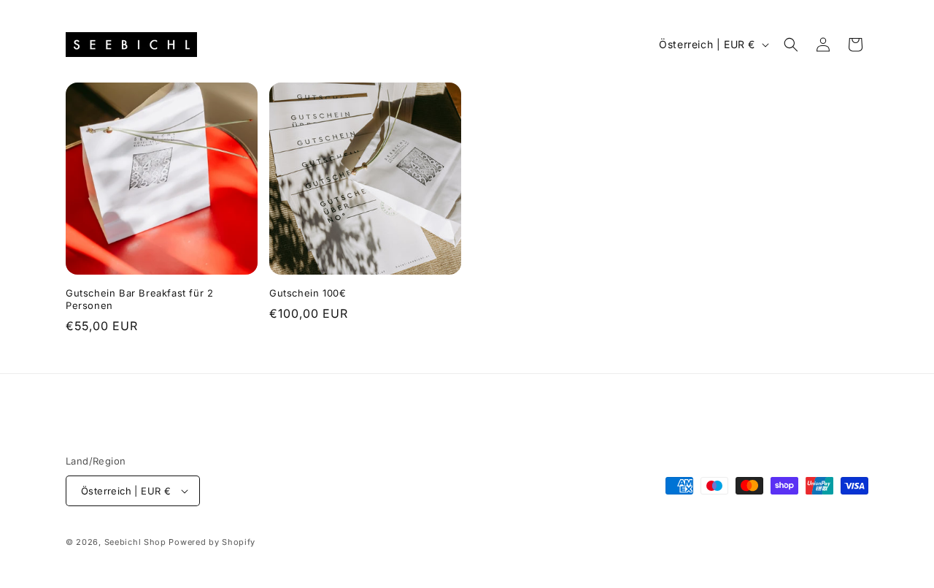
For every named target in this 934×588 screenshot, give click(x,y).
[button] (791, 44)
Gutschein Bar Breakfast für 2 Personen (139, 299)
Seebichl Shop (135, 542)
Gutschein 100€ (307, 293)
